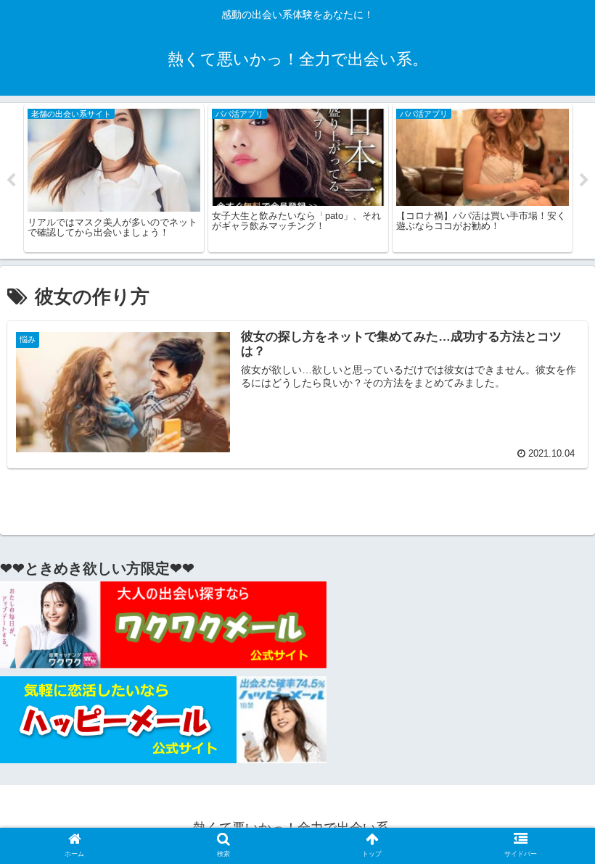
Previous (11, 180)
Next (584, 180)
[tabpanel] (114, 178)
